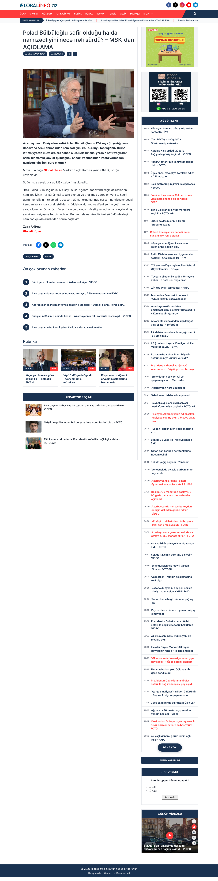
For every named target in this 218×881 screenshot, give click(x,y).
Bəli (154, 786)
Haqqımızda (94, 873)
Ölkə (23, 13)
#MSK (48, 256)
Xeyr (154, 790)
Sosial (78, 13)
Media (123, 13)
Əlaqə (107, 873)
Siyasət (34, 13)
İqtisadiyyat (63, 13)
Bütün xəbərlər (170, 760)
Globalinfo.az (53, 170)
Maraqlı (135, 13)
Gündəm (47, 13)
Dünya (89, 13)
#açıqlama (32, 256)
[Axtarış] (195, 14)
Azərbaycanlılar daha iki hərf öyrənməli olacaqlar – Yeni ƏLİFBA (82, 20)
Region (101, 13)
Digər (146, 13)
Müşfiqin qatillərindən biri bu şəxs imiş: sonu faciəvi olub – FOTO (83, 422)
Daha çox (170, 747)
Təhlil (112, 13)
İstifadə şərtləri (122, 873)
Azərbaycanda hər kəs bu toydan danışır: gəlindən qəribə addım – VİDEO (84, 407)
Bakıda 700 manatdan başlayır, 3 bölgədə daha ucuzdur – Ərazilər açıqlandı (166, 20)
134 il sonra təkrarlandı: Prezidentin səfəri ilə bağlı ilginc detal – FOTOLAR (82, 441)
